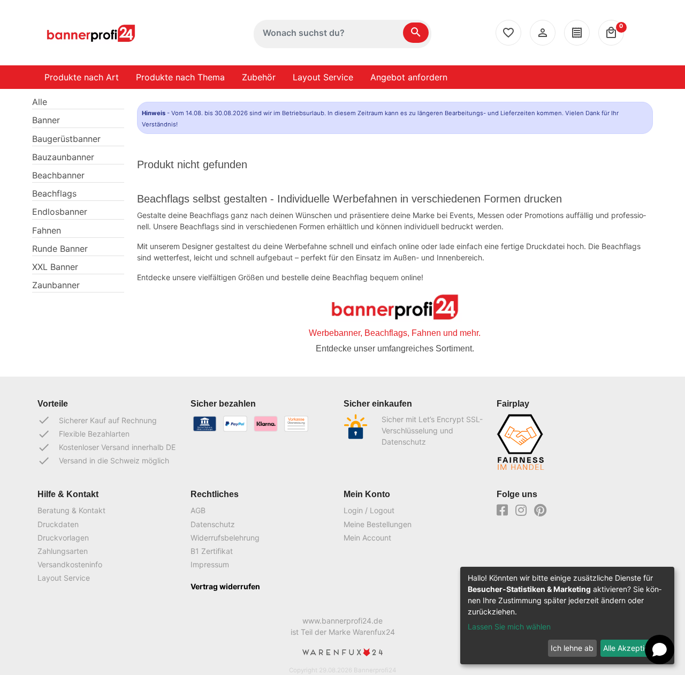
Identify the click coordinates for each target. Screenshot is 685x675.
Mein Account (367, 537)
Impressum (210, 564)
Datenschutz (213, 524)
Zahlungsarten (62, 551)
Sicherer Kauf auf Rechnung (97, 420)
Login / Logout (369, 510)
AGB (198, 510)
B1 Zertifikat (212, 551)
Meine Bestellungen (378, 524)
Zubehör (259, 77)
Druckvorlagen (63, 537)
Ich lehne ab (572, 647)
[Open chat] (659, 649)
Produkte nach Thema (180, 77)
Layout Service (323, 77)
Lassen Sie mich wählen (509, 626)
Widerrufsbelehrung (225, 537)
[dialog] (567, 615)
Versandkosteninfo (69, 564)
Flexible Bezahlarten (83, 434)
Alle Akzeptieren (631, 647)
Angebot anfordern (408, 77)
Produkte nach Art (81, 77)
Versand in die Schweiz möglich (103, 460)
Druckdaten (58, 524)
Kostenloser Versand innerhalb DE (106, 447)
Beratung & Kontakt (71, 510)
